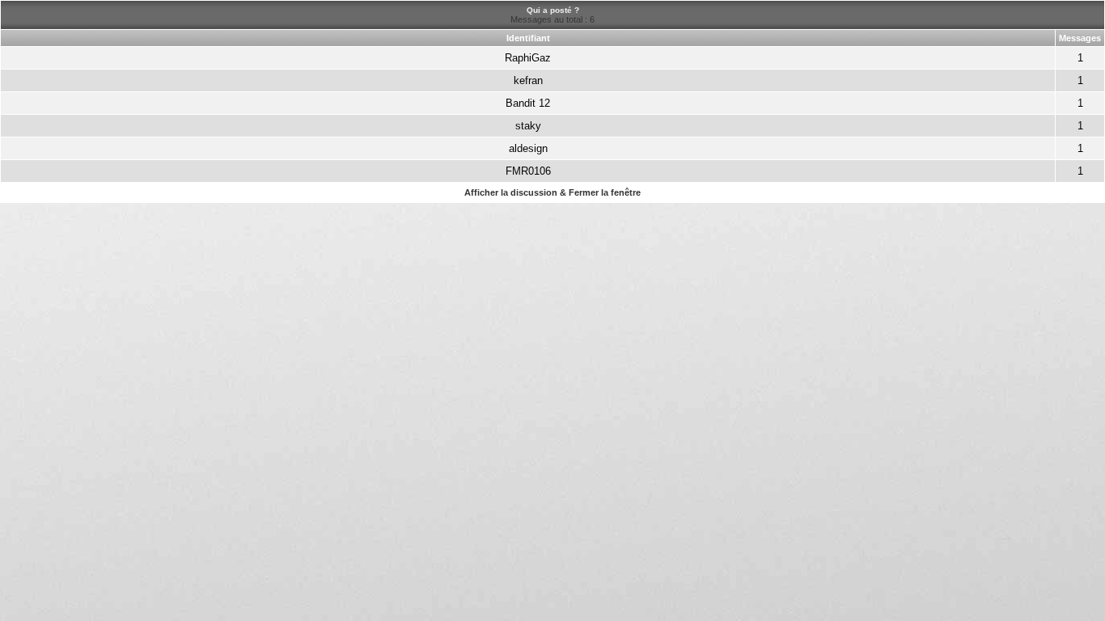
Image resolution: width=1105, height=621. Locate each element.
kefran (528, 80)
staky (528, 126)
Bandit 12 (528, 103)
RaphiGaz (528, 58)
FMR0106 (528, 171)
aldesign (528, 148)
